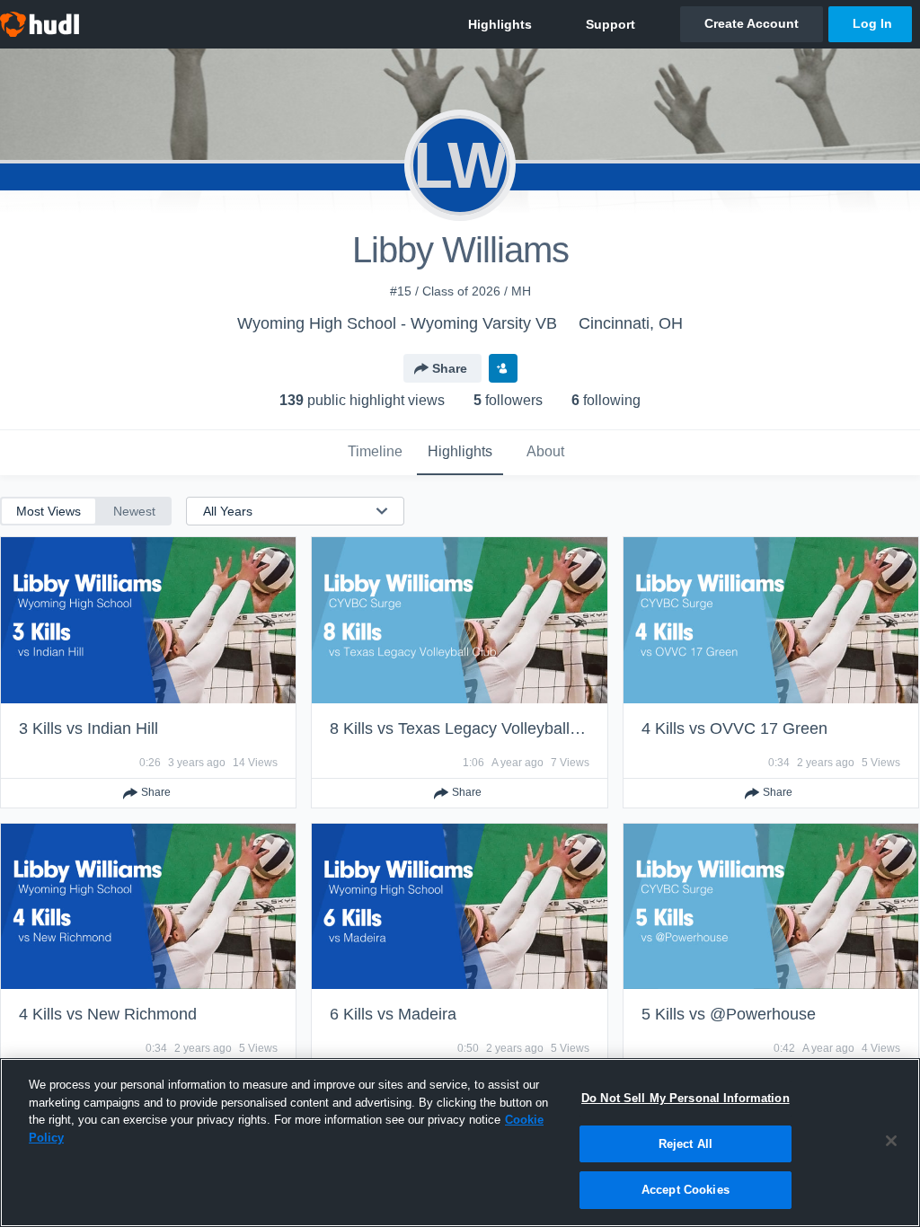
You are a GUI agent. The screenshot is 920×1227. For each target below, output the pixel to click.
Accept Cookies (685, 1189)
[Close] (891, 1141)
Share (449, 368)
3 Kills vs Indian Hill (88, 728)
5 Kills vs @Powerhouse (728, 1014)
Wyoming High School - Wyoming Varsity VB (397, 323)
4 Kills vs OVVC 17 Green (734, 728)
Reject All (685, 1144)
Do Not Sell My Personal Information (685, 1098)
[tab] (374, 452)
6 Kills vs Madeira (393, 1014)
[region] (460, 1142)
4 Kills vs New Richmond (108, 1014)
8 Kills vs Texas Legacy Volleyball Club (468, 728)
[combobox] (284, 511)
